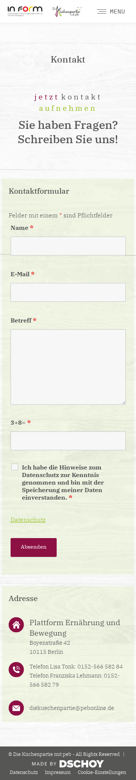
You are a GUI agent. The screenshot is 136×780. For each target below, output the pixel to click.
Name (22, 227)
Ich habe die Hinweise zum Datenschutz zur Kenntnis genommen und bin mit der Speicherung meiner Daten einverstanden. (63, 482)
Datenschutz (28, 519)
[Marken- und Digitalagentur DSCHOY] (68, 766)
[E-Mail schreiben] (78, 708)
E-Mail (22, 274)
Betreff (23, 320)
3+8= (21, 422)
